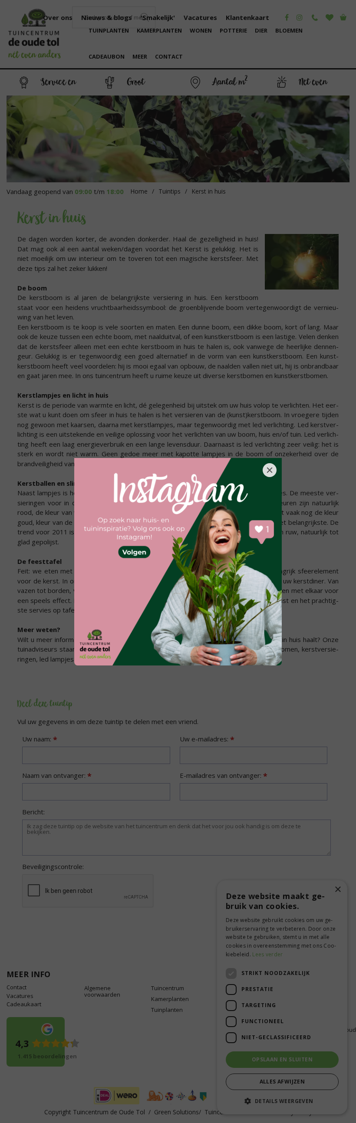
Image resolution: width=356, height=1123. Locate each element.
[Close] (270, 470)
